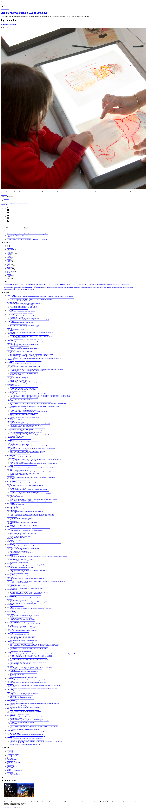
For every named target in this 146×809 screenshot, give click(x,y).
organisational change (62, 287)
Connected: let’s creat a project (17, 422)
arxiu (8, 250)
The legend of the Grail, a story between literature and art (23, 482)
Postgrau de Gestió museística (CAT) (15, 770)
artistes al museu (11, 249)
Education (6, 199)
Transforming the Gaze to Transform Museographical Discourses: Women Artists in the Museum (33, 467)
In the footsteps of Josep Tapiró (17, 508)
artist (48, 284)
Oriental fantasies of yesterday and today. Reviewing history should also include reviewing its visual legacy (35, 685)
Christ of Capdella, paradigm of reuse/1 (19, 346)
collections (77, 284)
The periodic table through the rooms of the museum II (23, 636)
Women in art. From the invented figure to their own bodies (24, 525)
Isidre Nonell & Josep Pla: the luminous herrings (21, 399)
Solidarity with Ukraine (15, 385)
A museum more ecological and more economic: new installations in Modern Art (29, 732)
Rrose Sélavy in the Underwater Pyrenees (17, 235)
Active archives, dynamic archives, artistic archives (19, 238)
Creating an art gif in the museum (18, 436)
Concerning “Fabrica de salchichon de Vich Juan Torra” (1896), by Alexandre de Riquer (31, 299)
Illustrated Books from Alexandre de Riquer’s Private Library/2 (25, 744)
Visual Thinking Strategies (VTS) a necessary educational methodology (27, 425)
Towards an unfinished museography (18, 534)
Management (10, 265)
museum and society (47, 287)
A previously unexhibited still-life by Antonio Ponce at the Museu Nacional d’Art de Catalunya (32, 493)
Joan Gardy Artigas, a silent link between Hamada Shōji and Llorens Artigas (28, 682)
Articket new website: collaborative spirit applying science (24, 413)
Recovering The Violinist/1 (16, 317)
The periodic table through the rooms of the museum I (23, 637)
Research (9, 274)
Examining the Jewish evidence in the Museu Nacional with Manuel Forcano (28, 570)
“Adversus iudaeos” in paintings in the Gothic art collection (24, 372)
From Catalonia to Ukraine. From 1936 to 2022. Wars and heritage (26, 597)
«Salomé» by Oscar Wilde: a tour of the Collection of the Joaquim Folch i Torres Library (28, 239)
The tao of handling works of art (17, 537)
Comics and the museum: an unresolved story (20, 536)
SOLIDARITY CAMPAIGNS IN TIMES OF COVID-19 (24, 387)
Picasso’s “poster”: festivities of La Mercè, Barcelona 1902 (24, 398)
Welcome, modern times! (16, 549)
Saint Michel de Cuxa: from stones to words (20, 500)
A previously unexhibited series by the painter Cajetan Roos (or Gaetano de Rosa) (29, 491)
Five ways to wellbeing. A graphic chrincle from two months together (26, 716)
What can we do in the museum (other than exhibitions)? (23, 630)
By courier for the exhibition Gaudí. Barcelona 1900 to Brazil (24, 729)
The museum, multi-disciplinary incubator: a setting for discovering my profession (29, 721)
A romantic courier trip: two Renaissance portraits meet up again (25, 348)
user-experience (24, 289)
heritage (7, 287)
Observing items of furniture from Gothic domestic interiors (24, 357)
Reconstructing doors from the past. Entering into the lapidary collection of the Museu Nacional (32, 435)
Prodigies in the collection (16, 374)
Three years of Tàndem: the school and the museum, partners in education (27, 428)
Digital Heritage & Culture (13, 754)
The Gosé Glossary (14, 554)
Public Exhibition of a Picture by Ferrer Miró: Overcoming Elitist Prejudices (28, 451)
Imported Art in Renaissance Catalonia (19, 573)
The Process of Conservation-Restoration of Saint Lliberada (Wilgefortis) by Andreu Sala (31, 336)
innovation (16, 287)
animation (5, 203)
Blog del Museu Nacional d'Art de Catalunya (24, 12)
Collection (9, 252)
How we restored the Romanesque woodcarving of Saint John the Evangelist (28, 601)
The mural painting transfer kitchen (18, 638)
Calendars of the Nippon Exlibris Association (20, 701)
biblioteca (72, 284)
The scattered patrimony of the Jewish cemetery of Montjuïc (24, 506)
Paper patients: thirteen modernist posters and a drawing (23, 363)
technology (13, 289)
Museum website (5, 9)
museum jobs (10, 270)
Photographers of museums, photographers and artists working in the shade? (28, 565)
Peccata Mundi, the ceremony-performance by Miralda (23, 533)
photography (76, 287)
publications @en (11, 271)
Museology (9, 268)
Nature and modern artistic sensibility (19, 450)
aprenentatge (32, 284)
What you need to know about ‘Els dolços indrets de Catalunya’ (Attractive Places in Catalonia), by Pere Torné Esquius (38, 403)
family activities (12, 203)
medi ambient (10, 267)
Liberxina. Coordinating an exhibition (19, 582)
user (18, 289)
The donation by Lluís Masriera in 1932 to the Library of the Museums (27, 740)
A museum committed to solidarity (18, 391)
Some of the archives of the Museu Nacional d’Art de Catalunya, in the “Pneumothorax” (31, 680)
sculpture (128, 287)
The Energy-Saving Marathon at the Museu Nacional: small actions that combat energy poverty (32, 445)
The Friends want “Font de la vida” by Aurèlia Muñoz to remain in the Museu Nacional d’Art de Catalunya (35, 358)
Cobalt (8, 236)
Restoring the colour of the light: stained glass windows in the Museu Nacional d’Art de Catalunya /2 (34, 725)
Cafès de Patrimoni (11, 752)
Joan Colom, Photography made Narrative (20, 663)
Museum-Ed (10, 767)
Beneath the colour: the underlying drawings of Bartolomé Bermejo (26, 593)
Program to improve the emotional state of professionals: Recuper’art (26, 341)
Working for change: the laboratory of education (21, 426)
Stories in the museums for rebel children (19, 632)
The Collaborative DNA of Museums (19, 377)
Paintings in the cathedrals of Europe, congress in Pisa (23, 603)
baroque (67, 284)
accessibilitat (10, 248)
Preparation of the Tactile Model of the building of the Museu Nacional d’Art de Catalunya (31, 332)
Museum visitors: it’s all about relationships (20, 519)
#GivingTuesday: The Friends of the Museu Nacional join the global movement (29, 355)
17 (7, 245)
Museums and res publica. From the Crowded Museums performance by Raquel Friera (27, 234)
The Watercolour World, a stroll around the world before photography (26, 530)
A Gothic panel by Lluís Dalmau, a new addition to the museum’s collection (28, 370)
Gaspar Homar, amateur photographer (19, 551)
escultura (97, 284)
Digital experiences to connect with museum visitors (22, 378)
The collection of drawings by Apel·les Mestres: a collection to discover (27, 578)
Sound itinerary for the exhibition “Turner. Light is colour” (24, 671)
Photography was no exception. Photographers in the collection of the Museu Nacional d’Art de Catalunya (35, 543)
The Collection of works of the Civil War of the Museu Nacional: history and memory (30, 402)
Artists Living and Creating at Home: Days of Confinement (24, 693)
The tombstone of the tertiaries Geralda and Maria (22, 322)
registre (8, 272)
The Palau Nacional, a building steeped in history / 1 (22, 621)
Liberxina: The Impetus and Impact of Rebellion (21, 313)
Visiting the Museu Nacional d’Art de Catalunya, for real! (23, 465)
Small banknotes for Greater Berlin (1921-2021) (21, 305)
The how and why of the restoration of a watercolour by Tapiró (25, 366)
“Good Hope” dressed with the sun (18, 488)
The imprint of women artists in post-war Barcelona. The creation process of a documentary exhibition (34, 703)
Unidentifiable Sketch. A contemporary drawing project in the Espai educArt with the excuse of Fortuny (35, 406)
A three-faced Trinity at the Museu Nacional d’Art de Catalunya (25, 492)
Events (5, 200)
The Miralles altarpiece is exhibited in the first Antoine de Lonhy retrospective (28, 623)
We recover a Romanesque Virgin (18, 337)
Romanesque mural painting (119, 287)
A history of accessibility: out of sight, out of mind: (22, 433)
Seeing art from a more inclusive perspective (20, 439)
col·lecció (83, 284)
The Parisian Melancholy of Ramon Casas (20, 571)
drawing (91, 284)
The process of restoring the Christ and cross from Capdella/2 (24, 344)
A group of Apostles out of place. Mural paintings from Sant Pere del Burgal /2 (28, 658)
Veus (8, 776)
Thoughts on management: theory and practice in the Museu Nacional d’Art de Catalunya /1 (32, 515)
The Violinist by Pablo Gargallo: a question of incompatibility (24, 318)
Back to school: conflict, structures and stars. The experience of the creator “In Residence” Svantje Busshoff (35, 459)
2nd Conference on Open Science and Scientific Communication (25, 707)
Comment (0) (4, 204)
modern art (19, 203)
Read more (4, 195)
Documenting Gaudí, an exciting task (19, 674)
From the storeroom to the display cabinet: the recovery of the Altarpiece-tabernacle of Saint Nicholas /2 (34, 644)
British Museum (10, 751)
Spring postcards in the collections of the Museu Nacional (23, 673)
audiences (61, 284)
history (12, 287)
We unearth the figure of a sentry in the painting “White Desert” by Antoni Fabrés (29, 592)
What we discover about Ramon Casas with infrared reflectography (26, 595)
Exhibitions (9, 260)
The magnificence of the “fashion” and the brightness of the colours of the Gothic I (29, 648)
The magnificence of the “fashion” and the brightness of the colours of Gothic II (29, 647)
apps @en (26, 284)
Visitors (8, 278)
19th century (7, 284)
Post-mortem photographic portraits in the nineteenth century (24, 325)
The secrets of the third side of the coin (19, 309)
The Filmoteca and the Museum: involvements (21, 419)
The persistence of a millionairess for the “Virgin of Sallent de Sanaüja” (27, 588)
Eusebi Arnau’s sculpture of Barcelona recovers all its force (24, 315)
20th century (14, 284)
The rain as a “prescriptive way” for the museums (21, 575)
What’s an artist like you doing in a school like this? (22, 699)
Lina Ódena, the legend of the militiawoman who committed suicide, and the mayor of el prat (32, 393)
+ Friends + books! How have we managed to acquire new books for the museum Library (31, 471)
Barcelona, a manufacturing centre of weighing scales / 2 (23, 306)
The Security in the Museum (16, 496)
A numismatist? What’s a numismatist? (19, 562)
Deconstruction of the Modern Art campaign (20, 651)
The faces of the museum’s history (18, 585)
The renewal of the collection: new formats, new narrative (23, 522)
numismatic (55, 287)
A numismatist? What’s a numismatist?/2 (19, 560)
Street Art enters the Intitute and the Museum (20, 697)
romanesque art (109, 287)
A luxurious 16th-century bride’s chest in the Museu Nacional (24, 461)
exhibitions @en (104, 284)
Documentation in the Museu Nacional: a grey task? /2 (23, 626)
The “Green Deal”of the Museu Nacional (20, 444)
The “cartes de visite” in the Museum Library (20, 742)
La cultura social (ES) (12, 759)
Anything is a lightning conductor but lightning (21, 351)
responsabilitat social (93, 287)
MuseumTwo (10, 769)
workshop (25, 203)
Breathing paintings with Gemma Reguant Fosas (21, 456)
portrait (82, 287)
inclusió (8, 263)
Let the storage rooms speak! (16, 606)
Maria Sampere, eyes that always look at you (20, 714)
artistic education (53, 284)
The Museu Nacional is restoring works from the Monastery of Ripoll (26, 485)
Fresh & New (10, 758)
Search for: (6, 227)
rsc (7, 276)
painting (69, 287)
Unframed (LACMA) (12, 773)
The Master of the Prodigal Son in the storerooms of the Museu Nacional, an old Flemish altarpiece (33, 463)
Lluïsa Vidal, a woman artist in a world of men (21, 618)
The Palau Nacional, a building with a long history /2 (22, 619)
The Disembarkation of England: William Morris (21, 552)
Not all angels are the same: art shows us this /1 (21, 617)
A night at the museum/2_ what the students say (21, 695)
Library (8, 264)
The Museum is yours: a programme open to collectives (23, 410)
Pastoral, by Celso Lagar (16, 540)
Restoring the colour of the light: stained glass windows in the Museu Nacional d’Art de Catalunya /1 (34, 726)
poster (85, 287)
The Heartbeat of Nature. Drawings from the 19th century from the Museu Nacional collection (32, 448)
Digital (8, 256)
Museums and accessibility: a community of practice (22, 722)
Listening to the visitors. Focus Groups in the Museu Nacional (24, 417)
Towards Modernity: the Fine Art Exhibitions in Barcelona (24, 545)
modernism (39, 287)
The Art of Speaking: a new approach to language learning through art (26, 511)
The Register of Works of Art (17, 504)
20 (7, 246)
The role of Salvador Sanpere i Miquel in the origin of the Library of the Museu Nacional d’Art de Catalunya (36, 741)
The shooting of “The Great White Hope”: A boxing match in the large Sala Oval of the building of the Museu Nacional (38, 556)
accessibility (21, 284)
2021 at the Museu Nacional (16, 675)
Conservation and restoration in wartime (19, 591)
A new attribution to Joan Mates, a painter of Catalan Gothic (24, 373)
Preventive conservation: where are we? (19, 690)
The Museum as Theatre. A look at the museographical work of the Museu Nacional (30, 528)
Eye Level (9, 757)
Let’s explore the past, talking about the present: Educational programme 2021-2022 (30, 424)
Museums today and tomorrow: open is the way (21, 381)
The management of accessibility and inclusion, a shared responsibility (26, 719)
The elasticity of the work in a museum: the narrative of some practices (26, 430)
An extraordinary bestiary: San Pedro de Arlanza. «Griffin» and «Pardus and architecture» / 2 (32, 655)
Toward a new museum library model (19, 470)
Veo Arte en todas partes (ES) (14, 774)
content (87, 284)
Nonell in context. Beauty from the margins (20, 454)
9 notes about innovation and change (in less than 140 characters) (25, 383)
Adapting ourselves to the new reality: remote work (22, 388)
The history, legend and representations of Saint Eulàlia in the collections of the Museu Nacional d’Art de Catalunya (37, 581)
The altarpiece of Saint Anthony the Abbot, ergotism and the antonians (26, 734)
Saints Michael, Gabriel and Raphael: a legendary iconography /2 (25, 615)
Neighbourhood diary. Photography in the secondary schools (24, 441)
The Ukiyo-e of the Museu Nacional (18, 324)
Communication (10, 253)
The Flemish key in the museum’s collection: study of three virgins (26, 432)
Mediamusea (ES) (11, 761)
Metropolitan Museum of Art (13, 762)
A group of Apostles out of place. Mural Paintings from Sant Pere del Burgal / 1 (29, 659)
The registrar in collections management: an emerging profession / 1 (26, 711)
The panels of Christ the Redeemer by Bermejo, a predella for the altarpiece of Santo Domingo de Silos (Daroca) (37, 369)
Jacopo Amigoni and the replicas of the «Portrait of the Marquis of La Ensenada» (29, 335)
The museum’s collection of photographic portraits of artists (24, 326)
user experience (31, 289)
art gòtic (44, 284)
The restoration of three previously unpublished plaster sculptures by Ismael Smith (29, 320)
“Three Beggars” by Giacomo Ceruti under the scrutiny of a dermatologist (27, 736)
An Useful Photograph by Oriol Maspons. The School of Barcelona (26, 669)
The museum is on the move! (17, 329)
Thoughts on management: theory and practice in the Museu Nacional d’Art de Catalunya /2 (32, 514)
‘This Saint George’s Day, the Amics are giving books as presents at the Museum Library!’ (31, 354)
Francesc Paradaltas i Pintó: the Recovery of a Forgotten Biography (26, 303)
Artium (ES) (10, 750)
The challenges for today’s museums (18, 664)
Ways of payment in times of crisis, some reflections (22, 559)
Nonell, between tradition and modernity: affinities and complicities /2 (26, 452)
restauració (103, 287)
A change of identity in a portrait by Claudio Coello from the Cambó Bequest (28, 489)
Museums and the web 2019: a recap (18, 380)
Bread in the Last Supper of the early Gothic (20, 462)
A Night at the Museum (15, 696)
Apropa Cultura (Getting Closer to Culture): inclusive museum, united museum (29, 411)
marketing (24, 287)
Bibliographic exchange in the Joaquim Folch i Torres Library (24, 473)
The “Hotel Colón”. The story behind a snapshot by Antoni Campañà (26, 738)
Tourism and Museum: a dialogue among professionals (23, 414)
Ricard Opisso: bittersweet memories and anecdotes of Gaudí (24, 548)
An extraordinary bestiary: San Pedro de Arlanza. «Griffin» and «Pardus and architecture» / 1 (32, 656)
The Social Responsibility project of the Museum (21, 518)
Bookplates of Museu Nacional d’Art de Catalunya (22, 300)
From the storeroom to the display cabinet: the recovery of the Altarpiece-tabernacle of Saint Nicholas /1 (34, 645)
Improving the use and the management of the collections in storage (26, 361)
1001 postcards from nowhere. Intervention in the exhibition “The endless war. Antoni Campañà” (33, 477)
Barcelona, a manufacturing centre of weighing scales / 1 (23, 307)
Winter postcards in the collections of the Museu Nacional (23, 677)
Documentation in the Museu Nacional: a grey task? (22, 627)
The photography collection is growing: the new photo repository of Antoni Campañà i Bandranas (33, 688)
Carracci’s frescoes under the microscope (19, 634)
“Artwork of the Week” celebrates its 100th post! (21, 567)
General (8, 261)
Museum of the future (12, 766)
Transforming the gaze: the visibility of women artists (22, 706)
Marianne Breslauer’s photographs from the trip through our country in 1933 (28, 662)
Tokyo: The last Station (15, 347)
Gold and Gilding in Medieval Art (18, 600)
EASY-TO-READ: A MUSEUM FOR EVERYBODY (23, 389)
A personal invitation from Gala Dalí (18, 409)
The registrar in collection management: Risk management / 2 (24, 710)
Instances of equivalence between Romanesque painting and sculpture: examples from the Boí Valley (34, 499)
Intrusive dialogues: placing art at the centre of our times (23, 311)
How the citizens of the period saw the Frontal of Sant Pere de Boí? (26, 339)
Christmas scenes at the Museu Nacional (19, 569)
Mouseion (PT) (10, 763)
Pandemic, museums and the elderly (18, 718)
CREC (8, 254)
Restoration (9, 275)
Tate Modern (10, 772)
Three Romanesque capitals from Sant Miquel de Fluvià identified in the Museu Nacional (31, 502)
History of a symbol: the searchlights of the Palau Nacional (24, 586)
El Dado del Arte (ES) (12, 755)
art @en (38, 284)
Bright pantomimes (8, 24)
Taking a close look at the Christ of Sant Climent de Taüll (23, 640)
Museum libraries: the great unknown (19, 474)
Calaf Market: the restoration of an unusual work (21, 643)
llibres (20, 287)
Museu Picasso (10, 765)
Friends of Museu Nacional (123, 284)
